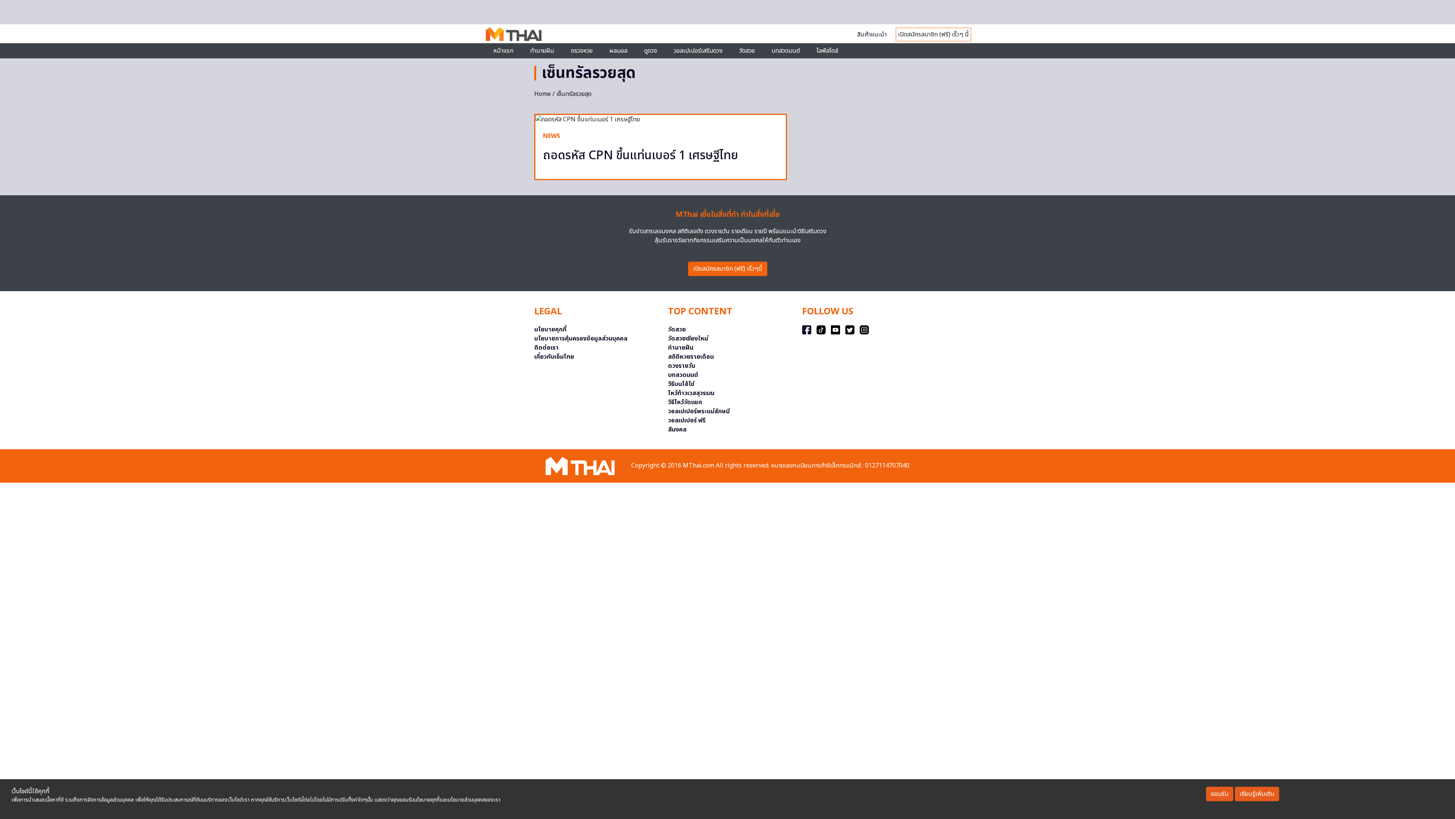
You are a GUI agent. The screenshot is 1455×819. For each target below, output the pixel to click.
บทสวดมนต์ (785, 50)
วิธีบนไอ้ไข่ (681, 384)
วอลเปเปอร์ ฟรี (687, 420)
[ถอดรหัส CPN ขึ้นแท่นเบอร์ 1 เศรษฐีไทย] (660, 119)
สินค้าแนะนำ (872, 34)
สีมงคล (677, 429)
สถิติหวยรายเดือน (691, 356)
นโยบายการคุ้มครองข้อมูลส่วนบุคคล (580, 338)
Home (542, 94)
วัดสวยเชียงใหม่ (688, 338)
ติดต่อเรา (546, 347)
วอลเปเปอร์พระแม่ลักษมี (699, 411)
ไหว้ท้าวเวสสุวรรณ (691, 393)
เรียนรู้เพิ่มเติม (1257, 794)
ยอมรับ (1219, 794)
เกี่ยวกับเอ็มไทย (554, 356)
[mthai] (513, 33)
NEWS (551, 136)
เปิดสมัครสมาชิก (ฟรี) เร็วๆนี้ (727, 268)
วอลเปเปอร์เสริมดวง (698, 50)
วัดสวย (747, 50)
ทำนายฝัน (542, 50)
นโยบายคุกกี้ (550, 329)
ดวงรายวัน (681, 365)
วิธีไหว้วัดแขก (685, 402)
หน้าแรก (503, 50)
